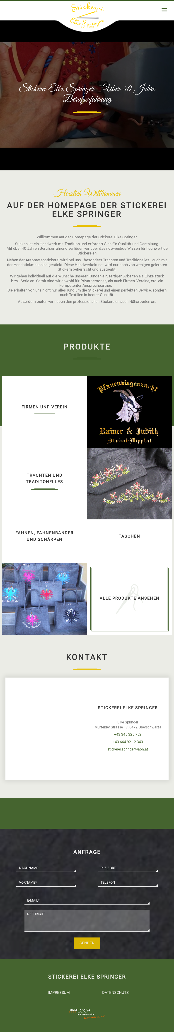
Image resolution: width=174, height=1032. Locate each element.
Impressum (59, 992)
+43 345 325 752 (127, 734)
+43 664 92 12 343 (128, 742)
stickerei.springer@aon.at (128, 749)
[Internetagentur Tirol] (75, 1017)
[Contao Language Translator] (75, 1011)
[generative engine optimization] (98, 1011)
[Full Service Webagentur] (98, 1017)
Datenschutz (115, 992)
